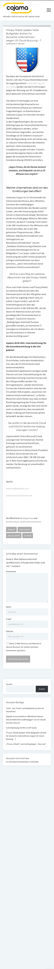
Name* (9, 607)
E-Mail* (9, 619)
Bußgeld (11, 529)
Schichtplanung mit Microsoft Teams (21, 727)
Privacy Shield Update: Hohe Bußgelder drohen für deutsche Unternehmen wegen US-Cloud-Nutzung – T (26, 735)
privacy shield (14, 535)
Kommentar (11, 571)
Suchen (9, 684)
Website (9, 631)
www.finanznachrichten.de (19, 495)
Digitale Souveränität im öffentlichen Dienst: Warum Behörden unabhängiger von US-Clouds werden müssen (26, 719)
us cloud (27, 535)
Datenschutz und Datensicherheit (23, 521)
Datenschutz (24, 529)
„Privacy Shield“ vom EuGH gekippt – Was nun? (26, 744)
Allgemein (28, 518)
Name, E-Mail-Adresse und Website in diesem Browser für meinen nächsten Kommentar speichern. (23, 647)
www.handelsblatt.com (17, 488)
